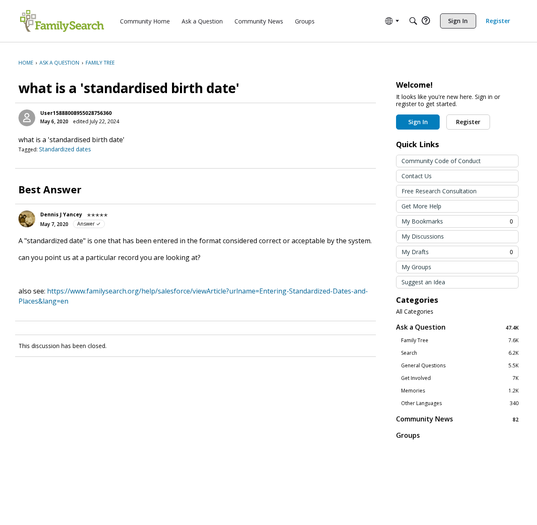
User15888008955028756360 (76, 113)
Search (460, 353)
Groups (408, 435)
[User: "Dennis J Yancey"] (26, 219)
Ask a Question (457, 327)
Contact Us (416, 176)
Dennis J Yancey (61, 214)
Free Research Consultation (439, 191)
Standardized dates (65, 149)
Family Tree (460, 340)
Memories (460, 391)
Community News (457, 419)
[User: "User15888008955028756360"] (26, 117)
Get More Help (421, 206)
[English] (62, 21)
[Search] (413, 21)
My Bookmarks (457, 221)
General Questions (460, 365)
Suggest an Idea (423, 282)
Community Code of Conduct (441, 161)
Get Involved (460, 378)
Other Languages (460, 403)
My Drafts (457, 252)
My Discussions (422, 236)
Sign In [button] (418, 122)
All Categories (414, 311)
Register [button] (468, 122)
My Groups (416, 267)
